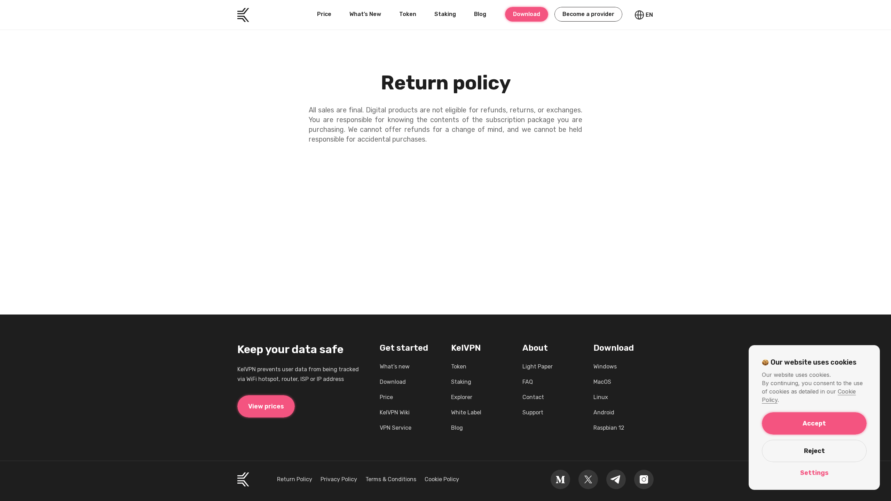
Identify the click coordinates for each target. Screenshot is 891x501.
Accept (814, 423)
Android (603, 412)
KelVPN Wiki (395, 412)
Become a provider (588, 14)
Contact (533, 397)
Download (526, 14)
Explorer (461, 397)
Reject (814, 451)
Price (324, 14)
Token (407, 14)
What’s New (365, 14)
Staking (445, 14)
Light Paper (537, 366)
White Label (466, 412)
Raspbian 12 (608, 427)
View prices (266, 406)
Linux (600, 397)
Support (532, 412)
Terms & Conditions (390, 479)
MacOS (602, 382)
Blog (480, 14)
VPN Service (395, 427)
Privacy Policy (339, 479)
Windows (605, 366)
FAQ (527, 382)
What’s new (395, 366)
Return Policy (294, 479)
